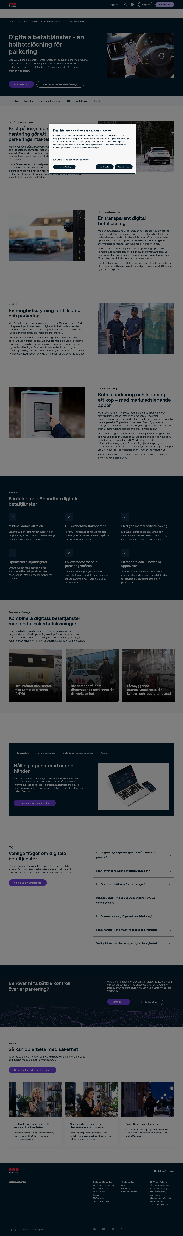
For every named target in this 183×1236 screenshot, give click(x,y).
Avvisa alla (105, 167)
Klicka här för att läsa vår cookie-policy (71, 159)
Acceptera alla (123, 167)
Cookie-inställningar (64, 167)
